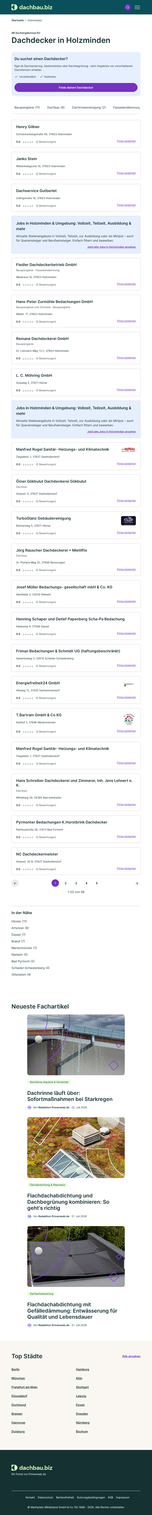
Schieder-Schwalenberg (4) (30, 968)
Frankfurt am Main (24, 1387)
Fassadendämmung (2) (129, 107)
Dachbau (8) (56, 107)
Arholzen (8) (20, 928)
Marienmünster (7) (24, 948)
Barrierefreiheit (65, 1497)
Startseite (17, 20)
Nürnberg (83, 1422)
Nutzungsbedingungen (91, 1497)
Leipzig (81, 1396)
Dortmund (18, 1405)
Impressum (122, 1497)
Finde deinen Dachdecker (76, 87)
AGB (110, 1497)
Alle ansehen (131, 1356)
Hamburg (82, 1369)
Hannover (18, 1422)
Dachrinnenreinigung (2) (89, 107)
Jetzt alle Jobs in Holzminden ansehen (111, 246)
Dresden (82, 1414)
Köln (79, 1378)
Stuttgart (82, 1387)
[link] (76, 134)
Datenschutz (45, 1497)
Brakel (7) (18, 941)
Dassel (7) (18, 934)
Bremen (16, 1414)
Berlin (15, 1369)
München (18, 1378)
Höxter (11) (19, 921)
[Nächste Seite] (137, 883)
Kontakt (30, 1497)
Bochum (82, 1431)
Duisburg (18, 1431)
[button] (128, 7)
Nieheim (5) (19, 954)
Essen (80, 1405)
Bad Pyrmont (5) (23, 961)
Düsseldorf (19, 1396)
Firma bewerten (126, 141)
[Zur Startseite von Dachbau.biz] (31, 7)
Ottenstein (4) (21, 974)
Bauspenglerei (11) (27, 107)
